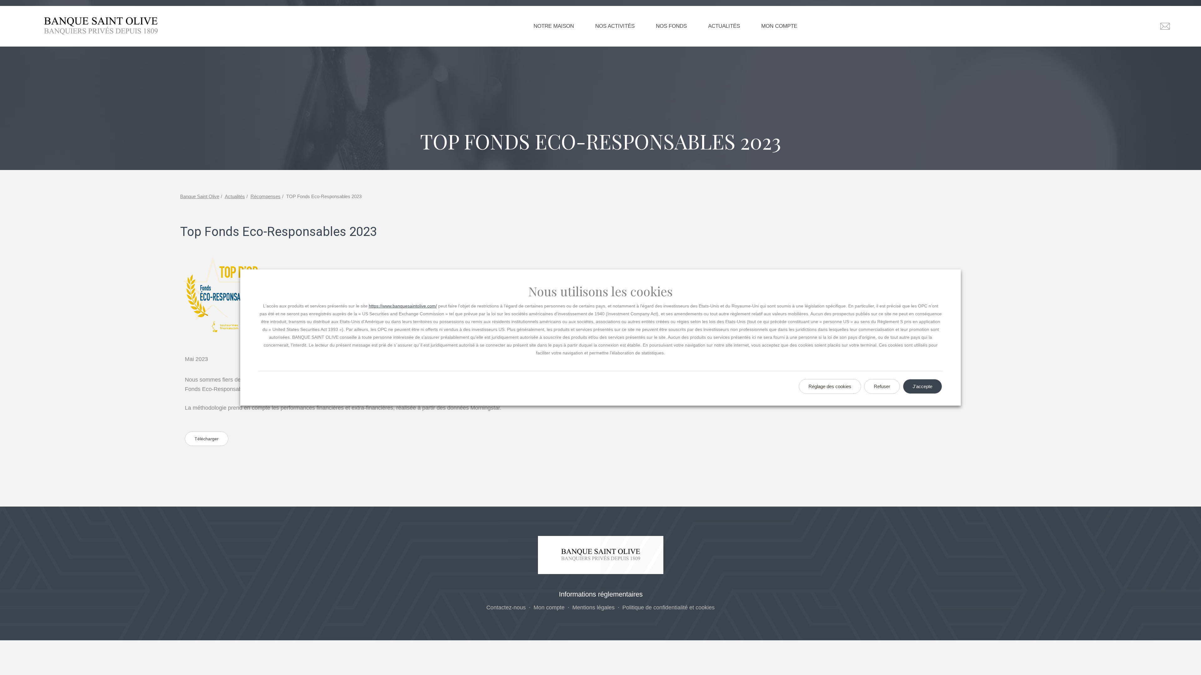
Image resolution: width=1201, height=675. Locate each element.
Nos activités (615, 26)
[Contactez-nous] (1165, 26)
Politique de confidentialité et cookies (668, 607)
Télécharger (207, 438)
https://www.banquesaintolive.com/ (403, 305)
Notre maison (554, 26)
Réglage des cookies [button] (829, 386)
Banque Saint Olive (199, 196)
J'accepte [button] (922, 386)
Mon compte (779, 26)
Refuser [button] (882, 386)
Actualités (724, 26)
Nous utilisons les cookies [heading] (600, 291)
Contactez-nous (506, 607)
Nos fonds (671, 26)
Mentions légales (593, 607)
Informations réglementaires (601, 594)
